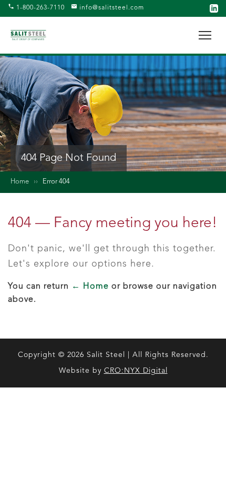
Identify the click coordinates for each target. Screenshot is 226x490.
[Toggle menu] (204, 35)
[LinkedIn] (214, 8)
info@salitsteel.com (110, 8)
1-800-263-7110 (39, 8)
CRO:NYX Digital (136, 370)
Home (20, 181)
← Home (90, 286)
